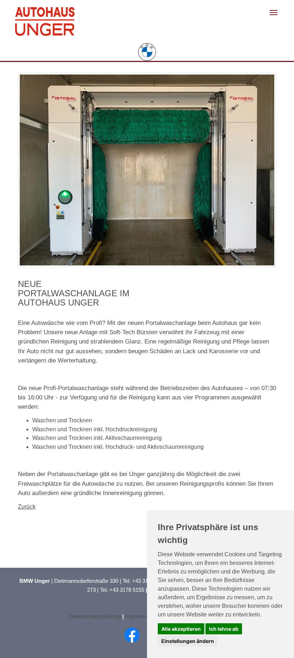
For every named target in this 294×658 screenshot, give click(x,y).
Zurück (26, 507)
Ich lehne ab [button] (223, 629)
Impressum (138, 616)
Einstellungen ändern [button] (187, 641)
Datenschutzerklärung (95, 616)
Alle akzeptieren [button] (181, 629)
